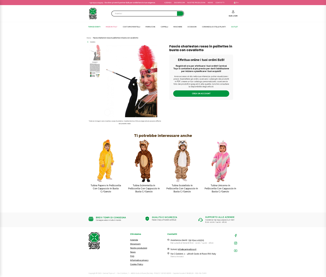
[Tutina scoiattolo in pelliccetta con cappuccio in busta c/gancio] (182, 160)
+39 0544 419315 (96, 3)
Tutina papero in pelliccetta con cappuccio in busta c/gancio (106, 188)
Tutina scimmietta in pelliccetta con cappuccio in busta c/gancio (144, 188)
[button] (81, 171)
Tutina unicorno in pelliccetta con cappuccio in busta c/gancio (220, 188)
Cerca (180, 13)
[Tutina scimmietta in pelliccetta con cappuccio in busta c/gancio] (144, 160)
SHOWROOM (179, 3)
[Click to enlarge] (107, 112)
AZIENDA (168, 3)
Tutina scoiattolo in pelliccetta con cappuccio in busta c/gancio (182, 188)
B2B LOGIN (233, 16)
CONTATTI (219, 3)
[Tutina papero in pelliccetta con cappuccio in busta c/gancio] (106, 160)
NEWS (210, 3)
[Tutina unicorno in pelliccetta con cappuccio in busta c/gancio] (220, 160)
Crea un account (201, 93)
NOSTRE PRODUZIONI (196, 3)
